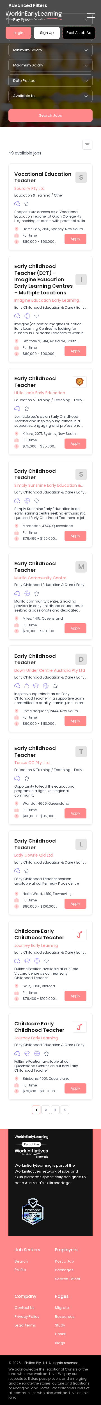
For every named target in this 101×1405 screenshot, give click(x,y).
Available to (24, 95)
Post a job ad (78, 32)
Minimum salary (27, 50)
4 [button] (65, 1110)
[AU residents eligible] (17, 203)
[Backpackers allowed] (26, 685)
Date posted (24, 80)
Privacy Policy (27, 1316)
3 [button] (55, 1110)
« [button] (30, 1109)
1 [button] (36, 1110)
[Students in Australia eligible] (36, 685)
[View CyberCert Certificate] (50, 1211)
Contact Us (25, 1307)
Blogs (60, 1343)
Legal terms (25, 1325)
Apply (75, 238)
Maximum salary (28, 65)
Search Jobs (50, 115)
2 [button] (46, 1110)
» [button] (71, 1109)
